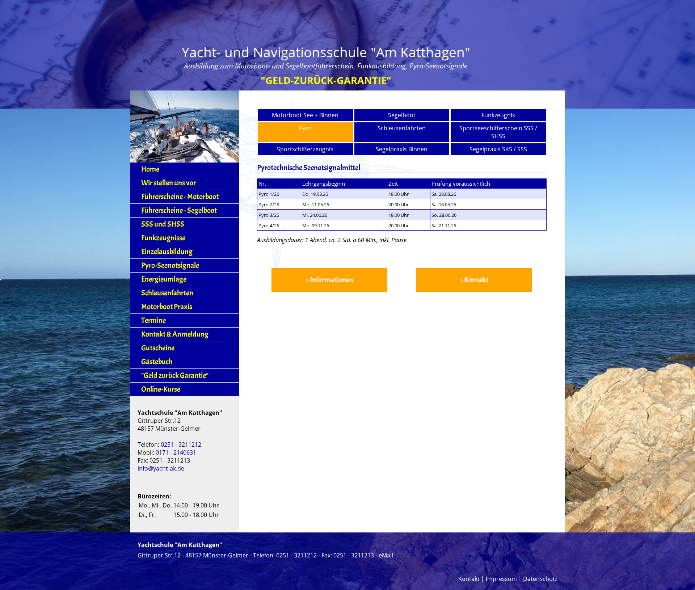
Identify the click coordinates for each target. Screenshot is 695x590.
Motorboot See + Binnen (305, 115)
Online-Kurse (160, 389)
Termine (153, 320)
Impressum (501, 579)
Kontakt (469, 579)
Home (150, 169)
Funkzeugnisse (163, 238)
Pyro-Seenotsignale (170, 265)
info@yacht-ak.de (161, 468)
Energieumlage (163, 279)
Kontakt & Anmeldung (174, 334)
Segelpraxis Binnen (401, 149)
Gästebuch (157, 362)
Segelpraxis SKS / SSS (498, 149)
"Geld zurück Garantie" (174, 375)
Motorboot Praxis (166, 307)
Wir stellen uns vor (168, 183)
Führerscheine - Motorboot (180, 197)
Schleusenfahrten (402, 128)
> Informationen (329, 280)
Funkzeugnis (498, 115)
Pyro (305, 128)
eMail (386, 555)
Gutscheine (157, 348)
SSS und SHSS (162, 224)
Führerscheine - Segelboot (179, 210)
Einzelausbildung (167, 252)
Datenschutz (540, 579)
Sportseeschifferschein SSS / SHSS (498, 132)
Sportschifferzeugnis (305, 149)
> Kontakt (474, 280)
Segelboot (402, 115)
